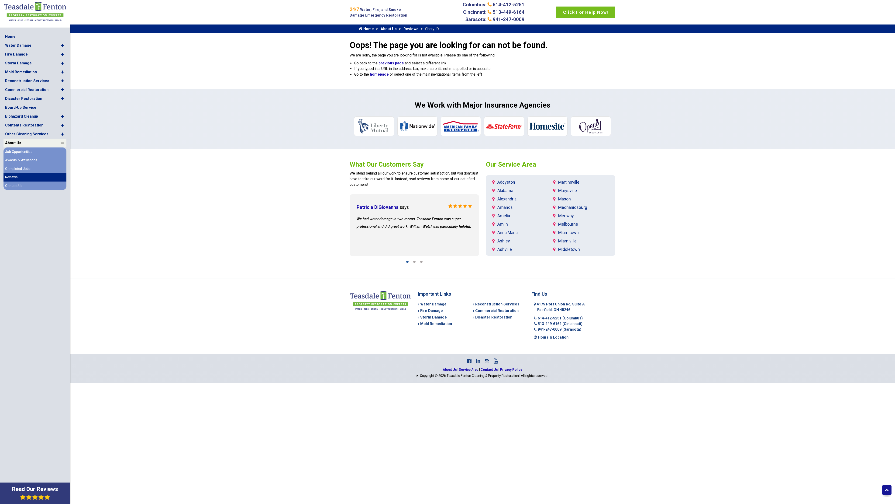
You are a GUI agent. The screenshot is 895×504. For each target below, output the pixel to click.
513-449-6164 (559, 324)
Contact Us (13, 186)
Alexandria (506, 198)
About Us (13, 143)
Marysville (567, 190)
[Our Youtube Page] (496, 361)
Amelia (503, 215)
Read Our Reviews (35, 489)
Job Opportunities (18, 152)
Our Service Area (511, 164)
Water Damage (18, 45)
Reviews (11, 177)
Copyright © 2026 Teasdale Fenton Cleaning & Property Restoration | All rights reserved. (484, 376)
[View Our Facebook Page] (469, 361)
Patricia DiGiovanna (378, 207)
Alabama (505, 190)
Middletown (569, 249)
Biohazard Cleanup (21, 116)
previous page (391, 63)
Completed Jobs (18, 169)
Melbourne (568, 224)
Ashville (504, 249)
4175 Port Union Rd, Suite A (560, 307)
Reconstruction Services (27, 81)
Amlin (502, 224)
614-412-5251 (560, 318)
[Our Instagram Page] (487, 361)
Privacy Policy (511, 369)
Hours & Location (552, 337)
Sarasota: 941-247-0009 (494, 19)
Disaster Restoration (23, 98)
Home (10, 36)
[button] (62, 45)
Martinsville (568, 182)
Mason (564, 198)
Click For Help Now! (585, 12)
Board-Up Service (20, 107)
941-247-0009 (559, 329)
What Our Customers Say (386, 164)
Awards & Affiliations (21, 160)
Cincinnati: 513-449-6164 (493, 12)
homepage (379, 74)
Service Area (468, 369)
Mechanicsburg (572, 207)
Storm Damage (18, 63)
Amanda (505, 207)
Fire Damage (16, 54)
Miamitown (568, 232)
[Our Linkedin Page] (478, 361)
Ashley (503, 240)
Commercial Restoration (26, 90)
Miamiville (567, 240)
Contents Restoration (24, 125)
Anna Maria (507, 232)
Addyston (506, 182)
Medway (566, 215)
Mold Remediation (21, 72)
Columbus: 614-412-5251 (493, 4)
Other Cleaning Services (26, 134)
